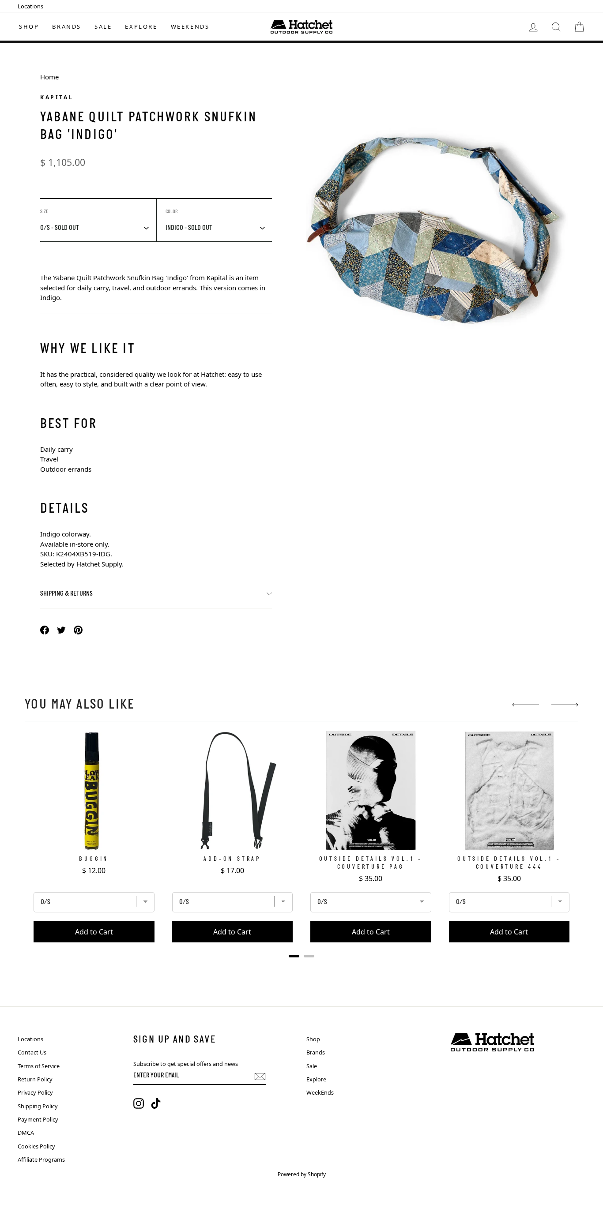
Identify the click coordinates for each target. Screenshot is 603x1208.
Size (44, 211)
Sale (103, 26)
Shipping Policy (38, 1106)
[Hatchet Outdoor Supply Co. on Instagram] (138, 1103)
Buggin (94, 859)
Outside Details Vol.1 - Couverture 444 (509, 863)
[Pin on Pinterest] (78, 629)
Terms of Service (39, 1066)
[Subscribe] (260, 1076)
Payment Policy (38, 1119)
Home (49, 76)
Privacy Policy (35, 1092)
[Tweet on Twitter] (61, 629)
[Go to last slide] (525, 704)
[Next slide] (564, 704)
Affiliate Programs (41, 1159)
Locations (30, 6)
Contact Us (32, 1052)
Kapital (56, 97)
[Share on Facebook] (44, 629)
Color (172, 211)
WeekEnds (190, 26)
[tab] (294, 956)
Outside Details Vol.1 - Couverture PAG (370, 863)
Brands (66, 26)
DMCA (26, 1133)
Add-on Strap (232, 859)
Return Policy (35, 1079)
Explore (141, 26)
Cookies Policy (36, 1146)
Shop (29, 26)
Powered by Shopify (302, 1174)
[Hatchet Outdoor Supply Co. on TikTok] (156, 1103)
